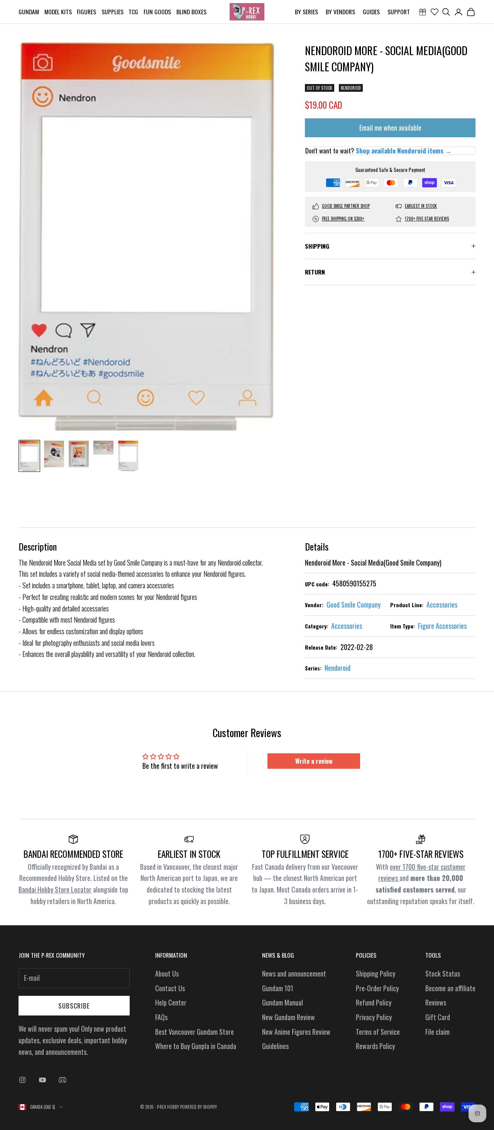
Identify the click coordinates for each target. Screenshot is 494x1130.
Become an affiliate (450, 988)
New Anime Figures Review (296, 1032)
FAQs (161, 1017)
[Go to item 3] (79, 454)
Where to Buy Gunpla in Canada (195, 1046)
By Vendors (340, 11)
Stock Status (442, 973)
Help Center (170, 1002)
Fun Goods (157, 11)
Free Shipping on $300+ (343, 219)
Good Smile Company (354, 605)
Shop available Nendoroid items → (404, 151)
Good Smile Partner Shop (346, 206)
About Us (167, 973)
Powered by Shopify (198, 1107)
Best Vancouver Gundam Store (194, 1032)
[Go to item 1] (29, 456)
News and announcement (294, 973)
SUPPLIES (113, 11)
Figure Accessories (442, 626)
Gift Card (437, 1017)
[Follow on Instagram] (22, 1080)
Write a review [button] (314, 761)
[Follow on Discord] (62, 1080)
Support (398, 11)
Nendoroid (351, 88)
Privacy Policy (374, 1017)
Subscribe (74, 1005)
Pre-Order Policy (377, 988)
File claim (437, 1032)
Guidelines (275, 1046)
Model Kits (58, 11)
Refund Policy (373, 1002)
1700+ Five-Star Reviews (427, 219)
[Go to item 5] (128, 456)
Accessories (441, 605)
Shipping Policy (375, 973)
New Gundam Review (288, 1017)
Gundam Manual (282, 1002)
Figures (86, 11)
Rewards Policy (375, 1046)
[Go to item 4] (103, 447)
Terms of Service (378, 1032)
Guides (371, 11)
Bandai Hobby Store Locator (55, 889)
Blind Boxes (191, 11)
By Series (306, 11)
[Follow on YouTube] (42, 1080)
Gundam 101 (277, 988)
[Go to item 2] (54, 454)
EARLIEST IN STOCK (421, 206)
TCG (133, 11)
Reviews (435, 1002)
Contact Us (170, 988)
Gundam (29, 11)
